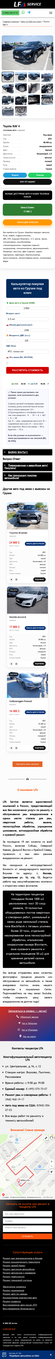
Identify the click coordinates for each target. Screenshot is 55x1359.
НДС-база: (11, 346)
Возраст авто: (13, 313)
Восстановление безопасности (19, 1308)
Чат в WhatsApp (30, 1029)
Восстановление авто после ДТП (20, 1304)
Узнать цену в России (27, 222)
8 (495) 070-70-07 (36, 1089)
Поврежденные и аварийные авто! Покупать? (26, 467)
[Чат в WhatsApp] (19, 1029)
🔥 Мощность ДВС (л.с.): (18, 335)
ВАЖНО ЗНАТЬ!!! (18, 452)
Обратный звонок (29, 1016)
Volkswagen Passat (20, 701)
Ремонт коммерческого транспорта (21, 1262)
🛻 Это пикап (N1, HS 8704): (19, 357)
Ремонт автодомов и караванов (19, 1272)
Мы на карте (29, 1036)
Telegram (15, 175)
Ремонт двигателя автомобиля (19, 1269)
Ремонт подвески (12, 1301)
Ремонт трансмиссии (14, 1276)
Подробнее (39, 579)
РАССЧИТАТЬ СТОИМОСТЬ (27, 370)
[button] (27, 452)
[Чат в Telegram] (19, 1023)
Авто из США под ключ (31, 21)
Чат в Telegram (29, 1023)
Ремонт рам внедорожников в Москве (22, 1258)
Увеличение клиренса (14, 1286)
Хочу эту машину (27, 182)
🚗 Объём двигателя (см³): (19, 325)
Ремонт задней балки (14, 1265)
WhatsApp (40, 175)
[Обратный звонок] (17, 1016)
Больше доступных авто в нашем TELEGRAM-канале (27, 195)
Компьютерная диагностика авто (20, 1297)
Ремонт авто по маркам (15, 1293)
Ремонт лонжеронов (13, 1290)
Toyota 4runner (18, 532)
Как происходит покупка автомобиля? (21, 477)
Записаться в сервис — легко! (27, 1011)
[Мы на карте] (20, 1036)
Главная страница (11, 21)
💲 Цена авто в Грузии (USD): (20, 303)
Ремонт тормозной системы (17, 1280)
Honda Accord (17, 617)
